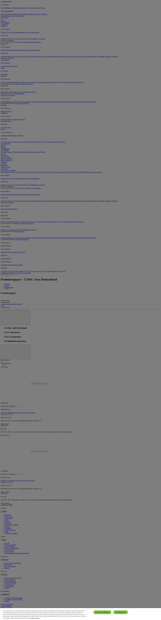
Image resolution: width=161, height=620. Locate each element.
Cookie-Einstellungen (102, 612)
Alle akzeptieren (120, 612)
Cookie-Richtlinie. (35, 618)
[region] (80, 614)
